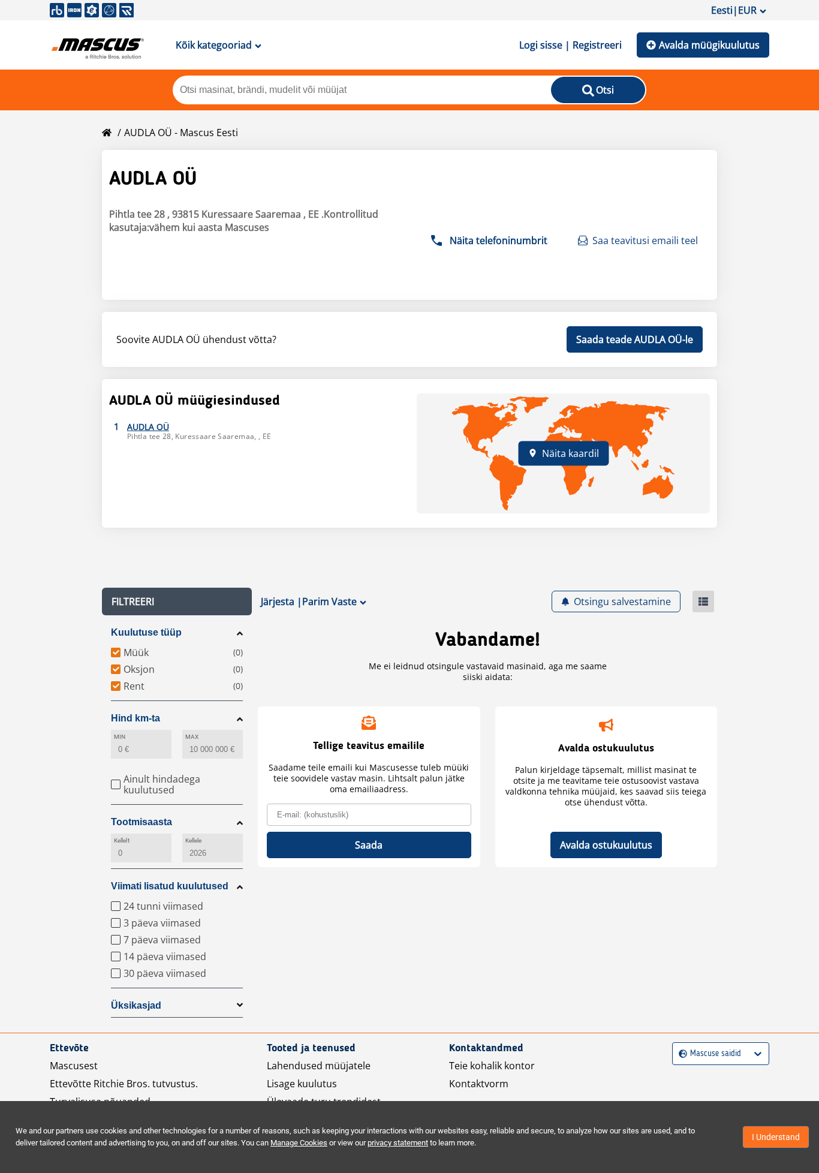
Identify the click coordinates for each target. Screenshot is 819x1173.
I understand (776, 1137)
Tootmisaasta (141, 822)
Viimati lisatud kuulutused (169, 886)
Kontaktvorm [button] (478, 1083)
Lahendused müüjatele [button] (319, 1065)
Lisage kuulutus (302, 1083)
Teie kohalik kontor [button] (492, 1065)
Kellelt (122, 840)
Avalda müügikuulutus (709, 45)
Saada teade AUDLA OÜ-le (634, 339)
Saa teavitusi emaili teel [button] (645, 240)
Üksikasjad (136, 1005)
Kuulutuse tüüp (146, 632)
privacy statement (398, 1142)
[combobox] (680, 1054)
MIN (119, 736)
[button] (177, 601)
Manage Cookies (298, 1142)
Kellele (193, 840)
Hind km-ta (135, 718)
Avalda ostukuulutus (606, 845)
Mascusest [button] (74, 1065)
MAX (191, 736)
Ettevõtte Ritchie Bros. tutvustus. (124, 1083)
